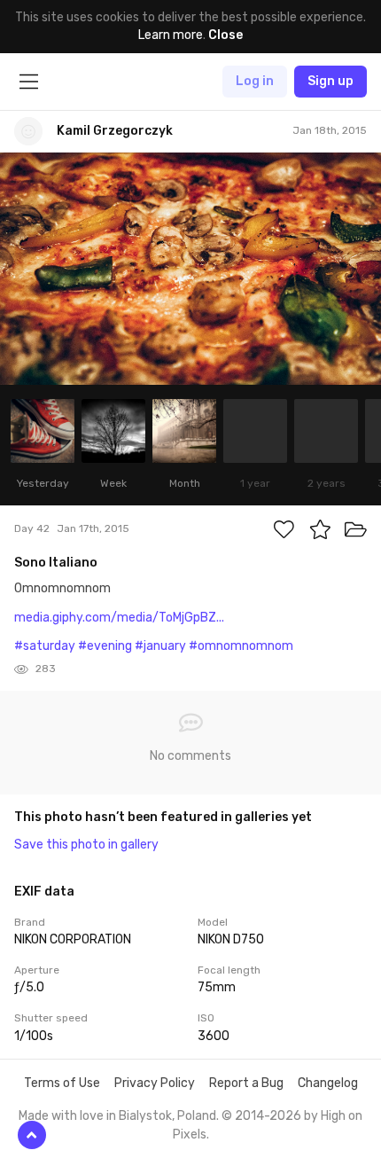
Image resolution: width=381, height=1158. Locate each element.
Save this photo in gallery (86, 844)
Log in (255, 81)
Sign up (330, 81)
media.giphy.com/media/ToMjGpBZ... (119, 617)
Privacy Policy (154, 1083)
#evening (105, 645)
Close (225, 35)
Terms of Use (62, 1083)
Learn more (170, 35)
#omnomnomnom (241, 645)
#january (160, 645)
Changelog (328, 1083)
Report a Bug (246, 1083)
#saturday (44, 645)
